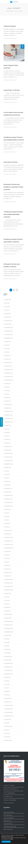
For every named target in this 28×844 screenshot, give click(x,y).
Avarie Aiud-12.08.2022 (11, 162)
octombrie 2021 (8, 502)
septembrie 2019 (9, 590)
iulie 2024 (7, 387)
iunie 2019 (7, 600)
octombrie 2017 (8, 670)
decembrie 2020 (9, 537)
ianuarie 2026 (8, 324)
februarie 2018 (8, 656)
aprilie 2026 (8, 313)
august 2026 (8, 299)
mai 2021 (7, 520)
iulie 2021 (7, 513)
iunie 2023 (7, 432)
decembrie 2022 (9, 453)
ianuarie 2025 (8, 366)
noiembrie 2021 (8, 499)
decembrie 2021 (9, 495)
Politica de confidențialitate (10, 800)
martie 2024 (8, 401)
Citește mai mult (10, 38)
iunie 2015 (7, 733)
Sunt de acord (6, 841)
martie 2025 (7, 359)
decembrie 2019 (9, 579)
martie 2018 (7, 653)
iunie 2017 (7, 684)
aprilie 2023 (7, 439)
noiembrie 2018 (8, 625)
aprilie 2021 (7, 523)
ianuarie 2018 (8, 660)
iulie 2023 (7, 429)
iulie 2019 (7, 597)
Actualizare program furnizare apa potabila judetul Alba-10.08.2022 (13, 214)
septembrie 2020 (9, 548)
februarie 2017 (8, 698)
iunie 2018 (7, 642)
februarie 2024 (8, 404)
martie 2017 (7, 695)
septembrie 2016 (9, 715)
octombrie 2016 (9, 712)
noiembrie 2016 (8, 708)
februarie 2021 (8, 530)
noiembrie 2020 (8, 541)
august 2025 (8, 341)
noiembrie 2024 (8, 373)
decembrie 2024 (9, 369)
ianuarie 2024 (8, 408)
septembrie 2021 (9, 506)
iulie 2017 (7, 681)
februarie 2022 (8, 488)
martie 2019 (7, 611)
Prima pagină (9, 11)
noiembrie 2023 (8, 415)
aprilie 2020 (7, 565)
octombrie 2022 (9, 460)
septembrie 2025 (9, 338)
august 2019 (8, 593)
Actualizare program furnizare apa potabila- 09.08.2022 (13, 240)
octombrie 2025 (9, 334)
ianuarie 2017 (8, 702)
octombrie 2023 (9, 418)
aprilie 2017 (7, 691)
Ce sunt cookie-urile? (8, 802)
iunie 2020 (7, 558)
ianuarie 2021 (8, 534)
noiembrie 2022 (8, 457)
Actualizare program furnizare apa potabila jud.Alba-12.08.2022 (14, 139)
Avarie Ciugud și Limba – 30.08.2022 (11, 67)
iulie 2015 (7, 729)
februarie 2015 (8, 740)
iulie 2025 (7, 345)
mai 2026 (7, 310)
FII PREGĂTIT (1, 422)
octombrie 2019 (9, 586)
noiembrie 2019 (8, 583)
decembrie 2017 (9, 663)
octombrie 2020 (9, 544)
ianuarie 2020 (8, 576)
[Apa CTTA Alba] (14, 2)
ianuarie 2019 (8, 618)
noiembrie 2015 (8, 726)
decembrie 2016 (9, 705)
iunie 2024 (7, 390)
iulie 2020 (7, 555)
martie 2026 (8, 317)
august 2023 (8, 425)
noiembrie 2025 (8, 331)
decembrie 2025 (9, 327)
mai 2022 (7, 478)
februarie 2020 (8, 572)
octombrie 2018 (9, 628)
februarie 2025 (8, 362)
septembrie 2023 (9, 422)
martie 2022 (7, 485)
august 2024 (8, 383)
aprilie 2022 (7, 481)
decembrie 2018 (9, 621)
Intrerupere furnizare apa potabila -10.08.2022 (12, 265)
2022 (16, 11)
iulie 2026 (7, 303)
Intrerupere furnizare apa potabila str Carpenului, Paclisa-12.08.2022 (13, 187)
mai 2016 (7, 722)
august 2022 (8, 467)
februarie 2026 (8, 320)
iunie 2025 (7, 348)
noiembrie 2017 (8, 667)
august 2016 (8, 719)
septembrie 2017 (9, 674)
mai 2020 (7, 562)
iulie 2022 (7, 471)
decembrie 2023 (9, 411)
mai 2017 (7, 688)
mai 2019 (7, 604)
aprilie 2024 (7, 397)
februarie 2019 (8, 614)
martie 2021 (7, 527)
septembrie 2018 (9, 632)
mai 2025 (7, 352)
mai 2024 (7, 394)
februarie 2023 (8, 446)
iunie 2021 (7, 516)
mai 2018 (7, 646)
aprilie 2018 (7, 649)
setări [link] (11, 839)
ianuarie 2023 (8, 450)
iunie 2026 (7, 306)
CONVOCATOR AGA (10, 26)
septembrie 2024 (9, 380)
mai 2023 (7, 436)
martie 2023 (7, 443)
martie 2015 (7, 736)
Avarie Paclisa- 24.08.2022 (12, 90)
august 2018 (8, 635)
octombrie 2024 (9, 376)
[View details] (14, 53)
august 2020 (8, 551)
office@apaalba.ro (11, 793)
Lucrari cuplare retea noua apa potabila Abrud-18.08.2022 (13, 114)
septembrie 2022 (9, 464)
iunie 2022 (7, 474)
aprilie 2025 (7, 355)
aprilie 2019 (7, 607)
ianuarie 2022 (8, 492)
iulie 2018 (7, 639)
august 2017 (8, 677)
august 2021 (8, 509)
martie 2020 (8, 569)
